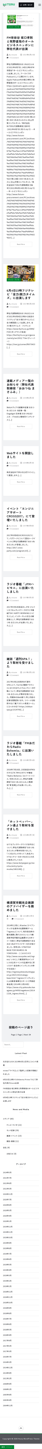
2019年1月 (7, 1286)
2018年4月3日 (28, 398)
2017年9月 (7, 1340)
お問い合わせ (27, 5)
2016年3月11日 (29, 835)
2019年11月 (7, 1232)
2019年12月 (7, 1226)
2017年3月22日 (29, 672)
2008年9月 (7, 1384)
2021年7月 (7, 1178)
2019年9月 (7, 1243)
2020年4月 (7, 1216)
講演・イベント (7, 1447)
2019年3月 (7, 1275)
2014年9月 (7, 1373)
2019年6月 (7, 1259)
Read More (21, 244)
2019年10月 (7, 1237)
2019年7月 (7, 1254)
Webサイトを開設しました (20, 455)
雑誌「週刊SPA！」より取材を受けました (20, 662)
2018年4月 (7, 1335)
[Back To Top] (21, 1428)
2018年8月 (7, 1313)
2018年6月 (7, 1324)
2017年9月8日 (28, 525)
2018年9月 (7, 1308)
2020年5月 (7, 1210)
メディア (6, 1119)
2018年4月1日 (28, 463)
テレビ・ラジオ (13, 27)
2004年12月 (7, 1405)
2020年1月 (7, 1221)
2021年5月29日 (29, 304)
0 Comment (14, 57)
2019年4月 (7, 1270)
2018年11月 (7, 1297)
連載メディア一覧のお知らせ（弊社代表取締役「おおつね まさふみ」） (21, 386)
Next (26, 1034)
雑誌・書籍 (11, 1141)
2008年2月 (7, 1389)
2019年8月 (7, 1248)
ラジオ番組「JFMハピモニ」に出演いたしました (20, 588)
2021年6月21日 (29, 54)
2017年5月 (7, 1346)
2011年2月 (7, 1378)
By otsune (13, 54)
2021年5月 (7, 1188)
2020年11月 (7, 1194)
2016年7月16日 (29, 760)
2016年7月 (7, 1357)
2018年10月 (7, 1302)
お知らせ (10, 1154)
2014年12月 (7, 1367)
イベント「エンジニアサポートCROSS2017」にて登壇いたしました (21, 514)
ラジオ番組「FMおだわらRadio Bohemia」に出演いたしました (21, 748)
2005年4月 (7, 1400)
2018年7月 (7, 1319)
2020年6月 (7, 1205)
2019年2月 (7, 1281)
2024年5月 (7, 1172)
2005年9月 (7, 1394)
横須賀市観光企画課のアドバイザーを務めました (20, 906)
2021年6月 (7, 1183)
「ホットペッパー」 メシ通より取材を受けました (20, 825)
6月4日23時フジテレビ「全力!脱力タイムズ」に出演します (21, 294)
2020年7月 (7, 1199)
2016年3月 (7, 1362)
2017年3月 (7, 1351)
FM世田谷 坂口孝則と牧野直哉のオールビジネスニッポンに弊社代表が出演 (20, 43)
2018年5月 (7, 1329)
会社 (5, 1147)
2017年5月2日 (28, 597)
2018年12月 (7, 1291)
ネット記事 (11, 1130)
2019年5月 (7, 1264)
